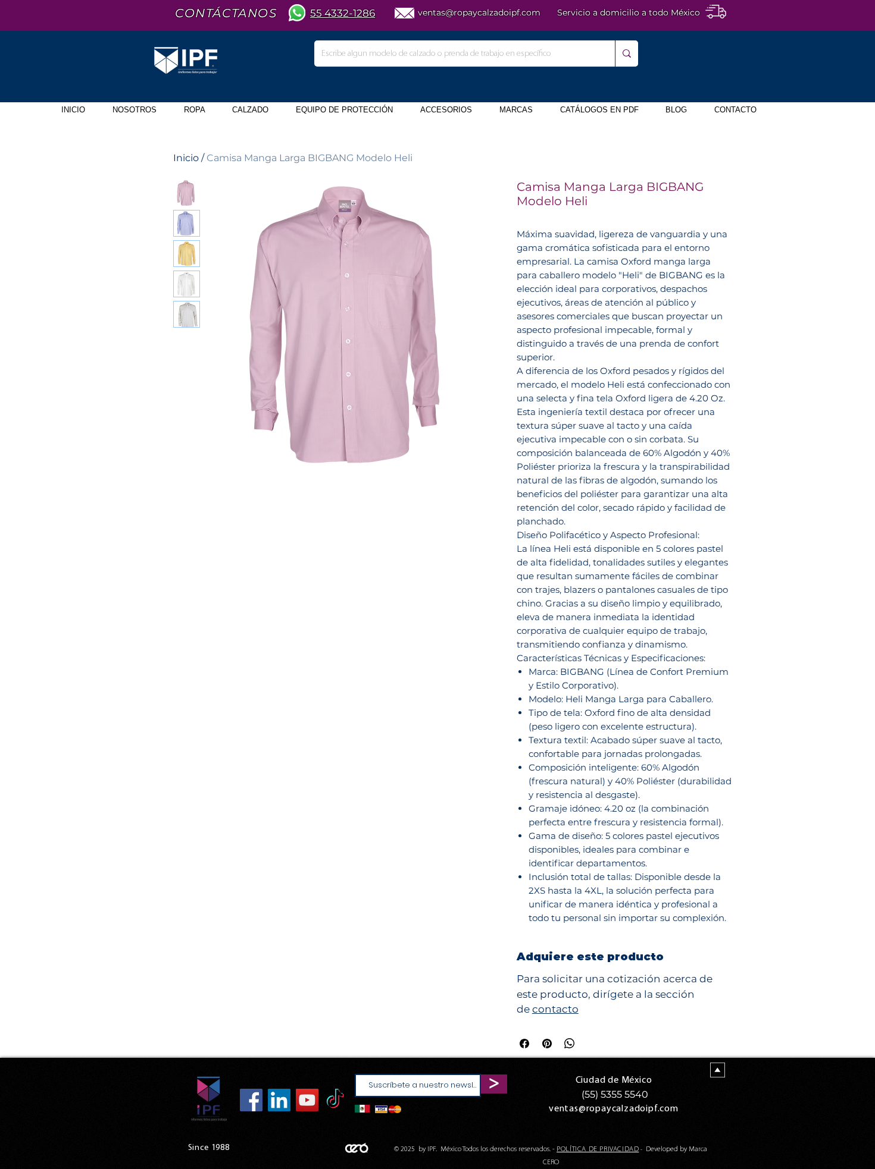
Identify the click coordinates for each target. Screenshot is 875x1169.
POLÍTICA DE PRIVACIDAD (598, 1149)
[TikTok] (335, 1100)
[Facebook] (251, 1100)
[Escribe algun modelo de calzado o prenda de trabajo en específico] (626, 53)
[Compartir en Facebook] (524, 1043)
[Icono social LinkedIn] (279, 1100)
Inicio (186, 158)
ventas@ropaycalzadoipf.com (479, 12)
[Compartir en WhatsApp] (569, 1043)
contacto (555, 1009)
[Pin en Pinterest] (547, 1043)
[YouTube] (307, 1100)
